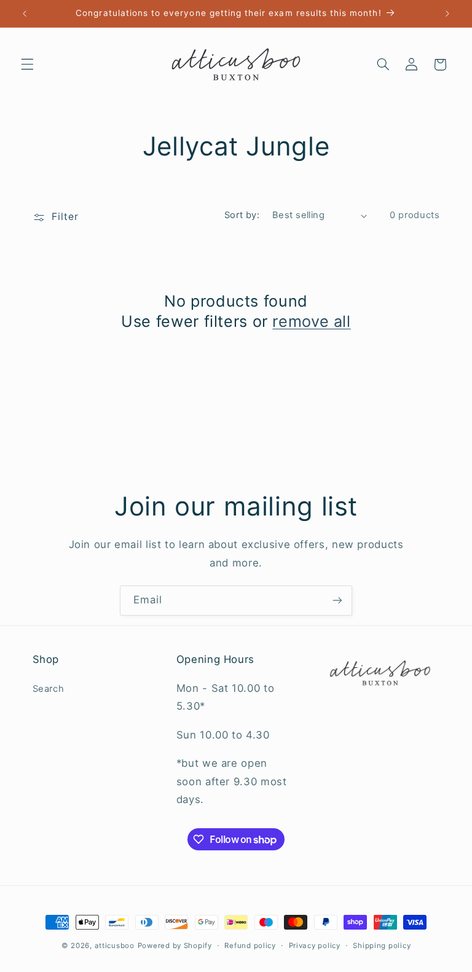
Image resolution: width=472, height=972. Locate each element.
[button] (27, 64)
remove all (311, 321)
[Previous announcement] (24, 13)
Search (49, 688)
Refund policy (250, 945)
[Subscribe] (337, 601)
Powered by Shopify (175, 945)
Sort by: (241, 215)
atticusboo (115, 945)
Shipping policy (382, 945)
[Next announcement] (447, 13)
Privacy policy (314, 945)
